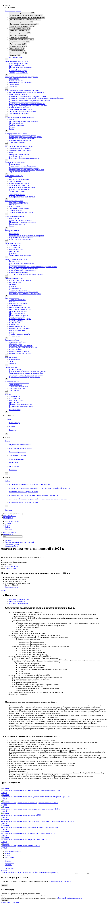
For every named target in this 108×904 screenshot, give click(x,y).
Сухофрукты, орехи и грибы (19, 334)
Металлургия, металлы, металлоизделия (19, 117)
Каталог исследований (13, 11)
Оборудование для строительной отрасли (24, 102)
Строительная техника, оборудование (22, 166)
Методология (14, 466)
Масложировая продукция (18, 311)
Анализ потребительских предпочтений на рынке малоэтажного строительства (38, 499)
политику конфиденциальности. (60, 881)
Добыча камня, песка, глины (19, 148)
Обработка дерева (11, 367)
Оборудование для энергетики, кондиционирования (28, 106)
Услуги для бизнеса (12, 230)
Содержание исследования (19, 599)
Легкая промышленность (14, 201)
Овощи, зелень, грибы (17, 317)
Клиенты (12, 430)
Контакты (8, 510)
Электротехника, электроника (16, 133)
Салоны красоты (15, 288)
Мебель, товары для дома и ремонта (22, 187)
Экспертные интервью (17, 455)
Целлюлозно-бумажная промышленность (24, 158)
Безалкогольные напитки (18, 303)
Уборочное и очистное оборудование (22, 111)
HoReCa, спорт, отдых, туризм (20, 280)
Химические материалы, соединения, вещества (26, 274)
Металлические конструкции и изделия (23, 121)
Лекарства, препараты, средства (20, 220)
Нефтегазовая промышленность (16, 61)
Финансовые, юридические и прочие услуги (25, 294)
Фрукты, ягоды (14, 336)
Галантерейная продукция (18, 203)
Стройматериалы (15, 156)
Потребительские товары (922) (20, 28)
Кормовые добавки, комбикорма (20, 346)
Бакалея (12, 302)
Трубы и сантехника (16, 125)
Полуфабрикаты (15, 322)
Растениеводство (15, 349)
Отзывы (12, 426)
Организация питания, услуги (20, 319)
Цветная (12, 127)
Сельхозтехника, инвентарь (19, 351)
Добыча (12, 119)
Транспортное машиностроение (20, 109)
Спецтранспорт (14, 410)
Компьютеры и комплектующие (20, 82)
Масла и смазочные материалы (20, 67)
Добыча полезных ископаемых (20, 150)
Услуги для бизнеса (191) (18, 35)
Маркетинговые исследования (20, 445)
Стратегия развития (16, 459)
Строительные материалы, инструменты (23, 168)
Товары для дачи (15, 193)
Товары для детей (15, 210)
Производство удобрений (18, 272)
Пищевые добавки (16, 321)
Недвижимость (14, 164)
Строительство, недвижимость (16, 162)
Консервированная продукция (20, 309)
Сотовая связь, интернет (18, 290)
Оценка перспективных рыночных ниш (23, 502)
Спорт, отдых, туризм (17, 191)
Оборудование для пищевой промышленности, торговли (29, 100)
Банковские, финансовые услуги (21, 232)
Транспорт (9, 394)
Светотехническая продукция (20, 140)
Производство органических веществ (22, 270)
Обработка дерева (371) (17, 50)
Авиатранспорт (14, 245)
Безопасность (14, 79)
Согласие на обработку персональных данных (17, 872)
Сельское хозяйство (12, 340)
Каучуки (12, 152)
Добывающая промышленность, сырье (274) (24, 24)
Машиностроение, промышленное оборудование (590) (27, 17)
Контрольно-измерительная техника (22, 139)
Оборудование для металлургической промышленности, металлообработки (36, 98)
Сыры (11, 332)
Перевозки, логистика (13, 243)
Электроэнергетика (12, 381)
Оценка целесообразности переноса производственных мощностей (33, 495)
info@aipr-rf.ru (8, 518)
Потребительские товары (14, 176)
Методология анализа (17, 601)
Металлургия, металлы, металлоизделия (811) (25, 19)
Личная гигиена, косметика (19, 185)
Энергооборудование (17, 388)
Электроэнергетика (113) (18, 53)
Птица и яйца (14, 324)
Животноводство (15, 344)
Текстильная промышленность (20, 208)
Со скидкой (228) (15, 57)
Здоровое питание (15, 305)
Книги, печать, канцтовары (19, 183)
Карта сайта (9, 857)
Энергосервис (14, 390)
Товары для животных (17, 195)
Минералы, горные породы (19, 154)
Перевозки (13, 253)
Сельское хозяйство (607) (18, 46)
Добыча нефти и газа (16, 65)
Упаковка (12, 363)
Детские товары (15, 181)
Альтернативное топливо (18, 63)
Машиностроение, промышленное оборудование (22, 90)
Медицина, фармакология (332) (20, 33)
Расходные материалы (17, 224)
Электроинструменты (17, 142)
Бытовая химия (14, 261)
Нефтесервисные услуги (18, 71)
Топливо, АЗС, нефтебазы (18, 73)
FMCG (11, 178)
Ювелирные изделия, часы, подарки (22, 197)
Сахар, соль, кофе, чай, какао (19, 328)
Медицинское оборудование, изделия (22, 222)
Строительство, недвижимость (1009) (22, 26)
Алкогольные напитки (17, 300)
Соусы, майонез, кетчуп (17, 330)
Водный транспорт (16, 249)
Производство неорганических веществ (23, 269)
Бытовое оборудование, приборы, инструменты (26, 92)
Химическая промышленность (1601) (22, 39)
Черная (11, 129)
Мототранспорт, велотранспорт (20, 404)
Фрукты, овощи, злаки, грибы (20, 353)
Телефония (13, 86)
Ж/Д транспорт (14, 251)
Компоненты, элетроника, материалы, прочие (25, 137)
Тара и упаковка (11, 357)
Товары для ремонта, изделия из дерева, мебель (26, 373)
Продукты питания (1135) (18, 44)
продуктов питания (12, 544)
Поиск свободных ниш (17, 452)
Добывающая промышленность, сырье (19, 146)
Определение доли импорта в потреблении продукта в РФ (30, 484)
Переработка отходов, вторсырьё (21, 237)
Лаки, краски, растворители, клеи (21, 263)
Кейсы (7, 481)
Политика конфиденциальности (46, 872)
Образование (14, 286)
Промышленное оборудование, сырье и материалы (27, 371)
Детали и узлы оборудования (19, 94)
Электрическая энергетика (18, 387)
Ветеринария (14, 218)
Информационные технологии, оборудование (21, 77)
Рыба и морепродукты (17, 326)
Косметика (13, 204)
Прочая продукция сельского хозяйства (23, 348)
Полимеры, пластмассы (17, 265)
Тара (11, 361)
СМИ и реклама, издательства (20, 239)
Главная (8, 540)
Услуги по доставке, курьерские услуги (23, 292)
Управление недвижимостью (19, 172)
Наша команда (14, 423)
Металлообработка (16, 123)
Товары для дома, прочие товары (21, 212)
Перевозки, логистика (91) (18, 37)
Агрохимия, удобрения (17, 342)
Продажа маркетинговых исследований (19, 542)
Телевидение (14, 84)
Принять (4, 885)
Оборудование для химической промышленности (27, 104)
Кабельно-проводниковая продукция (22, 135)
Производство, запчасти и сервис (21, 406)
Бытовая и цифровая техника (19, 179)
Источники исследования (18, 603)
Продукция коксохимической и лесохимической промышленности (33, 267)
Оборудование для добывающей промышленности (27, 96)
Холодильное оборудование (19, 113)
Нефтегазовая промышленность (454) (22, 13)
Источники (13, 470)
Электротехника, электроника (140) (21, 22)
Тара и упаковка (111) (17, 48)
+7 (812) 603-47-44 (9, 516)
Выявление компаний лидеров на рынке (23, 492)
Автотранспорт (14, 247)
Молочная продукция (17, 313)
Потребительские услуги (14, 278)
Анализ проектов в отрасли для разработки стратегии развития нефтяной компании (39, 488)
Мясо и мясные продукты (18, 315)
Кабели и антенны (16, 80)
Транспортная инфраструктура (20, 255)
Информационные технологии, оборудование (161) (26, 15)
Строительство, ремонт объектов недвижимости (26, 170)
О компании (9, 419)
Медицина (13, 284)
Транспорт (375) (15, 55)
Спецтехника (14, 408)
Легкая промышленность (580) (19, 31)
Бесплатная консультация (10, 902)
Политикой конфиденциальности (70, 898)
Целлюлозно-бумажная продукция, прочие (24, 377)
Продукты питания (12, 298)
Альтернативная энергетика (19, 383)
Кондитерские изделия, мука (19, 307)
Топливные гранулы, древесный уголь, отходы (26, 375)
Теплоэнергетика (15, 385)
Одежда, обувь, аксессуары (19, 189)
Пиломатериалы (15, 369)
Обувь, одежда (14, 206)
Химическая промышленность (16, 259)
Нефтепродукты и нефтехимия (20, 69)
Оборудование (14, 359)
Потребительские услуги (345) (19, 42)
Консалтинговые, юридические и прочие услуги (26, 236)
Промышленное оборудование (20, 107)
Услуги (11, 226)
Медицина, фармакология (14, 216)
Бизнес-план (13, 463)
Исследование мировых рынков (20, 448)
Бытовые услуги (15, 282)
